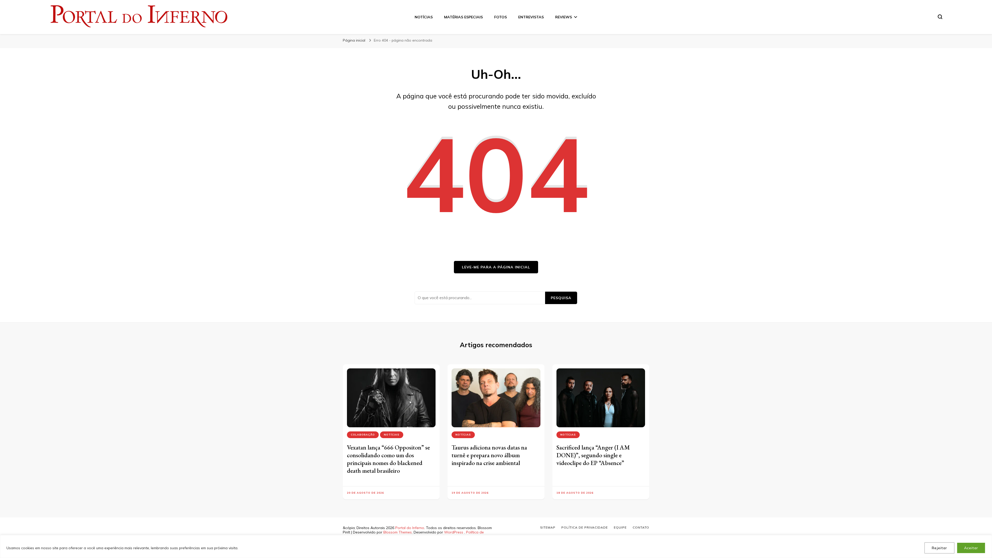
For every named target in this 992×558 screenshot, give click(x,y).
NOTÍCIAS (424, 17)
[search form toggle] (940, 16)
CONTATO (641, 527)
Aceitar (971, 548)
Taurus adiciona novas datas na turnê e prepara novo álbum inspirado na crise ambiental (489, 455)
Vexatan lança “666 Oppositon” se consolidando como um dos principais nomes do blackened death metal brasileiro (388, 459)
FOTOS (500, 17)
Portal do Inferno (409, 527)
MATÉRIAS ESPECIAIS (463, 17)
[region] (496, 546)
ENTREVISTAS (531, 17)
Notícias (391, 434)
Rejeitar (939, 548)
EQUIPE (620, 527)
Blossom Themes (397, 532)
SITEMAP (547, 527)
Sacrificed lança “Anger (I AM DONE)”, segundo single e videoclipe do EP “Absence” (593, 455)
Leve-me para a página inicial (496, 267)
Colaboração (363, 434)
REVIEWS (563, 17)
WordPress (453, 532)
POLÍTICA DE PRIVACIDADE (584, 527)
